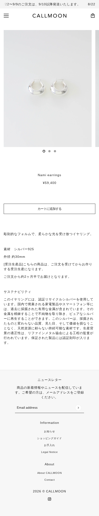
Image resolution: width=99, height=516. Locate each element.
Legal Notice (49, 452)
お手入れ (49, 445)
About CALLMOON (49, 473)
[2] (55, 151)
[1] (49, 151)
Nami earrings (49, 175)
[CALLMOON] (49, 15)
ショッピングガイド (49, 438)
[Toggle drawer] (6, 15)
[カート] (92, 15)
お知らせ (49, 431)
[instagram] (49, 499)
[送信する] (78, 408)
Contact (49, 479)
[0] (44, 151)
